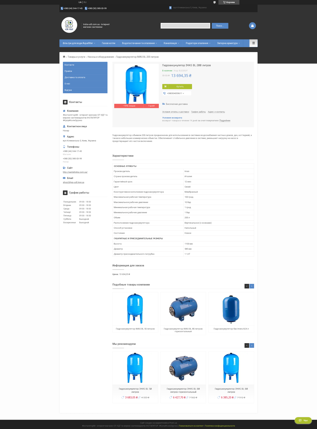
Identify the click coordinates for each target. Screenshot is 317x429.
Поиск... (220, 26)
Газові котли (108, 43)
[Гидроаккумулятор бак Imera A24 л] (231, 308)
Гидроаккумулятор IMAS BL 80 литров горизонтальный (183, 330)
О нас (67, 83)
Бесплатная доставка (177, 104)
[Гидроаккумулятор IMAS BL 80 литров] (231, 368)
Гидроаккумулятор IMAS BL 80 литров (231, 390)
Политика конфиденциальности (220, 426)
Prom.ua (173, 423)
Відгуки (68, 90)
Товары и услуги (76, 57)
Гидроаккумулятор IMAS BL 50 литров (135, 329)
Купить (180, 86)
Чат (306, 420)
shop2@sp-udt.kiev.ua (73, 182)
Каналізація (170, 43)
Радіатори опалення (197, 43)
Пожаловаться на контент (191, 426)
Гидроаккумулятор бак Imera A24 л (231, 329)
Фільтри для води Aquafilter (78, 43)
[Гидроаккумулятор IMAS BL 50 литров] (135, 308)
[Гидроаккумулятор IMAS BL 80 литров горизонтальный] (183, 308)
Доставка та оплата (75, 77)
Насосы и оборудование (101, 57)
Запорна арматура (227, 43)
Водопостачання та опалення (138, 43)
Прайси (68, 71)
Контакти (69, 65)
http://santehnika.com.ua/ (75, 172)
